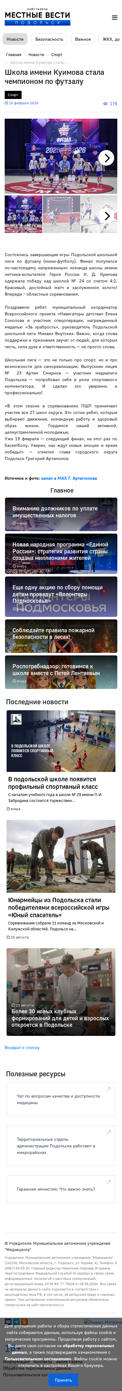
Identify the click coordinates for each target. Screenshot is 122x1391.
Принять (63, 1380)
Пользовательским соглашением (38, 1358)
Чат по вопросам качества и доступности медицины (58, 1099)
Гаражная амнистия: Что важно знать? (56, 1189)
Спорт (13, 94)
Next (109, 165)
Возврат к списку (22, 1047)
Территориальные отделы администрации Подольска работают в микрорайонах (56, 1145)
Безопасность (49, 39)
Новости (15, 39)
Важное (83, 39)
